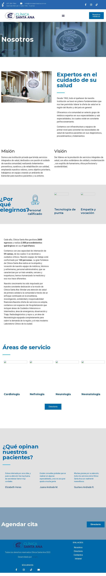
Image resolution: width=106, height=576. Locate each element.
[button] (63, 16)
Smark (35, 557)
